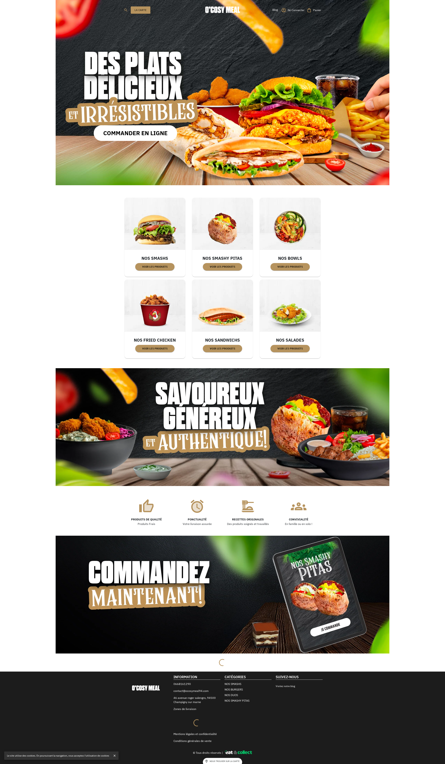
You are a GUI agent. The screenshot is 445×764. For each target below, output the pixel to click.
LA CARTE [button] (141, 10)
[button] (275, 10)
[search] (125, 10)
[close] (114, 755)
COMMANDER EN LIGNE (135, 133)
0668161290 (182, 704)
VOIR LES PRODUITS (155, 266)
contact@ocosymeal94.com (191, 711)
